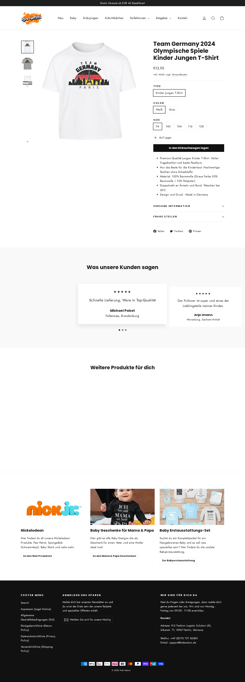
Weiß (159, 110)
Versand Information (171, 206)
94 (157, 126)
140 (168, 126)
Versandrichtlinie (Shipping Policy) (37, 649)
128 (201, 126)
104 (179, 126)
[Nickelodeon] (53, 507)
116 (190, 126)
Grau (172, 110)
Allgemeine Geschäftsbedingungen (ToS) (37, 617)
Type (157, 86)
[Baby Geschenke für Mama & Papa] (122, 507)
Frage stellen (165, 216)
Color (158, 103)
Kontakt (182, 18)
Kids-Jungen (90, 18)
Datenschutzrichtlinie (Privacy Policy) (38, 638)
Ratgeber (162, 18)
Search (25, 603)
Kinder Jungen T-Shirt (169, 93)
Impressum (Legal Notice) (36, 609)
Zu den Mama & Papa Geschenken (114, 556)
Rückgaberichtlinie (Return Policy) (36, 628)
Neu (60, 18)
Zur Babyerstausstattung (178, 560)
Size (156, 120)
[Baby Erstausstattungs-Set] (192, 507)
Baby (73, 18)
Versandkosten (180, 74)
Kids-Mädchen (114, 18)
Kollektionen (138, 18)
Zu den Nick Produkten (37, 556)
